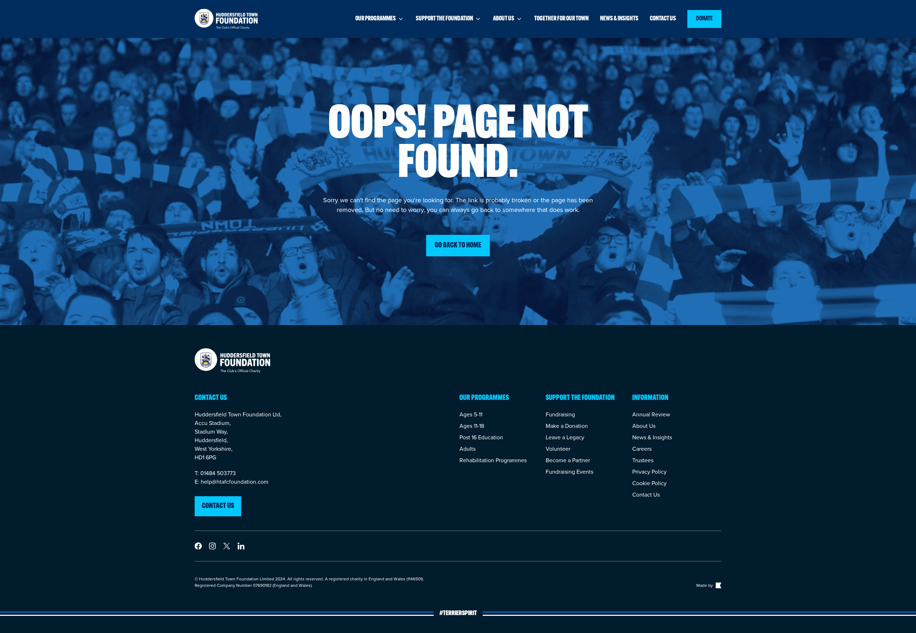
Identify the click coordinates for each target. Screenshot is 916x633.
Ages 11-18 (471, 426)
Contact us (663, 19)
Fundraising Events (569, 472)
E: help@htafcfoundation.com (231, 482)
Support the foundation (444, 19)
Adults (467, 449)
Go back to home (458, 245)
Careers (642, 449)
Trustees (642, 460)
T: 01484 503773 (215, 473)
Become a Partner (568, 460)
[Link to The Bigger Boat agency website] (717, 585)
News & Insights (652, 437)
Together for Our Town (561, 19)
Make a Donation (567, 426)
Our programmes (375, 19)
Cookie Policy (649, 483)
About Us (644, 426)
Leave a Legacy (565, 437)
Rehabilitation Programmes (493, 460)
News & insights (619, 19)
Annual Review (651, 414)
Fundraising (560, 414)
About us (503, 19)
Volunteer (558, 449)
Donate (704, 19)
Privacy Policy (649, 472)
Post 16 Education (481, 437)
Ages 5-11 (470, 414)
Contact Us (646, 495)
